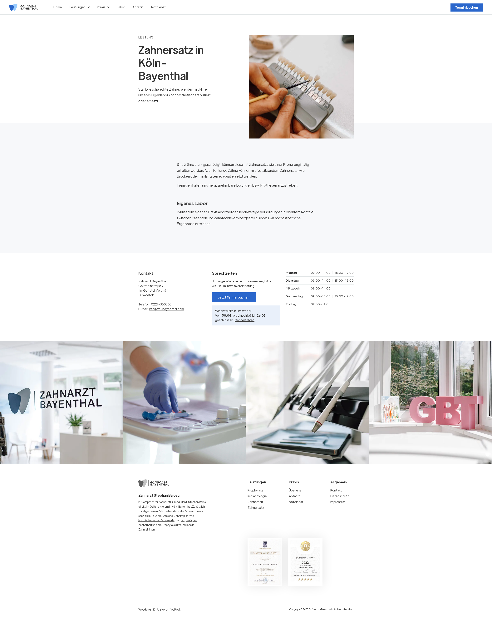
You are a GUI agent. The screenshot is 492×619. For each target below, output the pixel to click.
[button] (79, 7)
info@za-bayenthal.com (166, 309)
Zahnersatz (256, 508)
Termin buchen (466, 7)
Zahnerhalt (255, 502)
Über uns (295, 490)
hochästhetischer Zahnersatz (156, 520)
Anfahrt (138, 7)
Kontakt (336, 490)
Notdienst (158, 7)
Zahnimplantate (184, 515)
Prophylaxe (255, 490)
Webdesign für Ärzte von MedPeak (159, 609)
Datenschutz (339, 496)
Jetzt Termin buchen (233, 297)
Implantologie (257, 496)
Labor (121, 7)
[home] (23, 7)
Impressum (338, 502)
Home (57, 7)
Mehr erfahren (244, 320)
